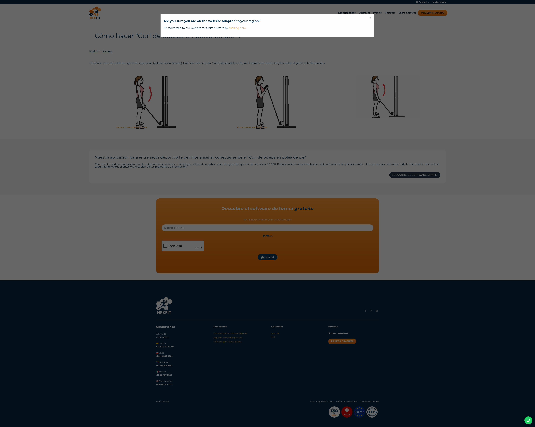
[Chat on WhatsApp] (528, 420)
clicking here (237, 28)
